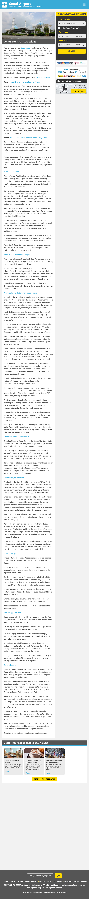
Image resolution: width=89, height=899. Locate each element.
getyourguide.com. (42, 78)
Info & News (58, 881)
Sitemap (84, 881)
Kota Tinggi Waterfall (12, 613)
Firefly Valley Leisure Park (14, 478)
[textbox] (72, 23)
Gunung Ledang (10, 665)
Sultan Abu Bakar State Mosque (16, 437)
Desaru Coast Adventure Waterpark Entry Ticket (28, 138)
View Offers (78, 91)
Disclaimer (68, 881)
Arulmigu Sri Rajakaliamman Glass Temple (20, 293)
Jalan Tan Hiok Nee (11, 172)
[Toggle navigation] (84, 4)
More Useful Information (44, 779)
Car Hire (20, 881)
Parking (42, 881)
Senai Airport (25, 5)
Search (71, 51)
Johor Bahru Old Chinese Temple (17, 255)
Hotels (49, 881)
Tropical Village (10, 553)
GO (58, 875)
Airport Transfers (31, 881)
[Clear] (83, 23)
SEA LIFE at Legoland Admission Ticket (25, 82)
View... (7, 771)
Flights (12, 881)
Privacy (76, 881)
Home (6, 881)
